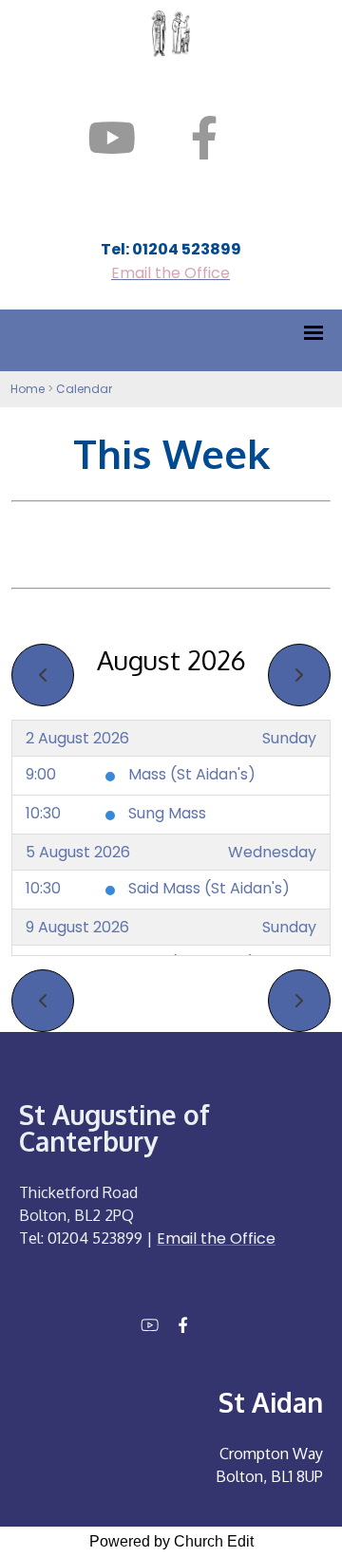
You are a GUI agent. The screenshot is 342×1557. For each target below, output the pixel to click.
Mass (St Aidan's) (192, 774)
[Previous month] (42, 675)
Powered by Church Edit (171, 1541)
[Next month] (299, 675)
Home (27, 389)
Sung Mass (167, 813)
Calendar (84, 389)
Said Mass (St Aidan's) (209, 888)
